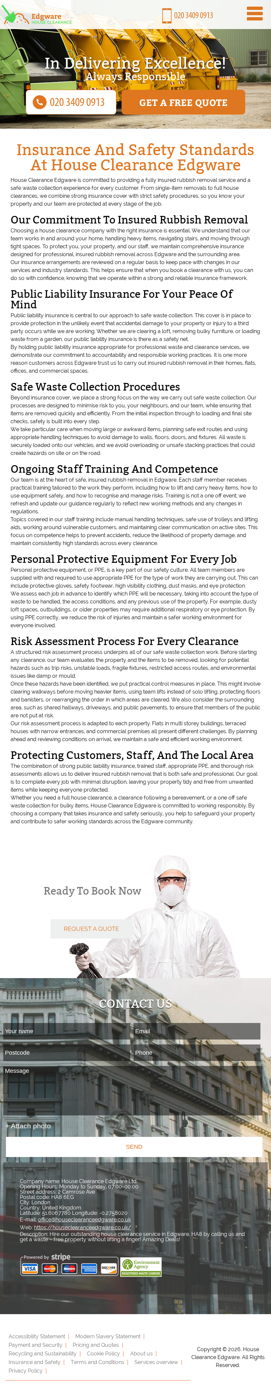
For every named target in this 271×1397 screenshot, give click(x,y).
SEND (134, 1146)
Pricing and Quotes (96, 1345)
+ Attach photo (28, 1126)
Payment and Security (35, 1345)
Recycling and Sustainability (43, 1353)
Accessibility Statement (37, 1336)
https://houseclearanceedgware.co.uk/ (82, 1227)
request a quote (91, 928)
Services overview (156, 1362)
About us (141, 1353)
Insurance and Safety (34, 1362)
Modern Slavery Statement (107, 1336)
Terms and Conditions (97, 1362)
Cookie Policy (103, 1353)
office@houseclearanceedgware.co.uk (84, 1219)
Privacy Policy (26, 1371)
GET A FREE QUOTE (183, 102)
